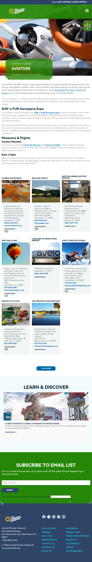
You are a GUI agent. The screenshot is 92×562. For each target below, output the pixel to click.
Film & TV (46, 551)
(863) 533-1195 (71, 223)
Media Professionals (77, 536)
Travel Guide (73, 532)
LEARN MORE (9, 229)
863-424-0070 (41, 220)
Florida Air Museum (32, 145)
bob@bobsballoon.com (14, 290)
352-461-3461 (71, 283)
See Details (10, 432)
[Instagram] (58, 518)
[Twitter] (49, 518)
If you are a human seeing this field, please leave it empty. (26, 496)
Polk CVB (47, 536)
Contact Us (48, 547)
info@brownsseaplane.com (46, 346)
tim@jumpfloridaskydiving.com (78, 285)
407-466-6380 (10, 287)
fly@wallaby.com (42, 223)
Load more (46, 368)
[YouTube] (63, 518)
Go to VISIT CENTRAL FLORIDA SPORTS (69, 2)
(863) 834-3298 (41, 273)
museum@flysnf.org (13, 225)
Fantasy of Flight (52, 145)
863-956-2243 (41, 343)
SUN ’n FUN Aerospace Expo (47, 112)
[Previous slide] (1, 418)
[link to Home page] (16, 17)
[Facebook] (44, 518)
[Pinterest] (53, 518)
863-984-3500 (10, 343)
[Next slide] (90, 418)
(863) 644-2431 (11, 223)
